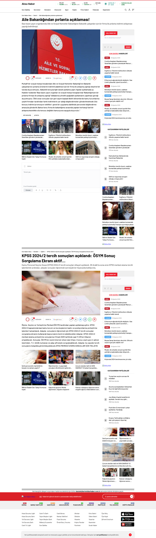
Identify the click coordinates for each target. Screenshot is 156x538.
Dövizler (77, 516)
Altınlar (77, 513)
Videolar (96, 10)
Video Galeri (93, 516)
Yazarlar (92, 519)
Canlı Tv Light (26, 525)
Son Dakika (26, 10)
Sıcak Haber (93, 525)
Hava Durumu (64, 504)
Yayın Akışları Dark (45, 519)
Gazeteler (106, 10)
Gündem (47, 10)
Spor (67, 10)
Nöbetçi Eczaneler (45, 522)
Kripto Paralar (128, 504)
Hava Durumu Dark (28, 516)
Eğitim (43, 251)
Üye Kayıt (105, 516)
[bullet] (50, 190)
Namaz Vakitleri (37, 504)
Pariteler (101, 504)
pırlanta (36, 115)
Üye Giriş (105, 513)
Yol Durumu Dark (27, 522)
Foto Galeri (85, 10)
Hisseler (90, 504)
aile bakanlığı (27, 115)
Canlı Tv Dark (43, 513)
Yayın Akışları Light (45, 516)
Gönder (28, 190)
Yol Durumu (114, 504)
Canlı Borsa (61, 513)
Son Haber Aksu (26, 15)
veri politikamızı (101, 535)
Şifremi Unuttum (107, 519)
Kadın (74, 10)
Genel (35, 15)
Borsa (24, 504)
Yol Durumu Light (28, 519)
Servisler (37, 10)
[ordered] (47, 190)
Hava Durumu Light (28, 513)
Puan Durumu (78, 504)
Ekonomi (58, 10)
